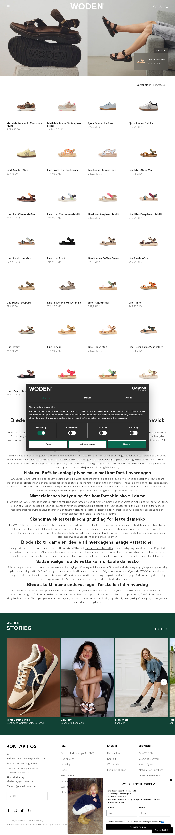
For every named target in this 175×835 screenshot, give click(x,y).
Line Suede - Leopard (19, 302)
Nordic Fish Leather (150, 775)
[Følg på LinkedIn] (29, 810)
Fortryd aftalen (162, 830)
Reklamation (68, 775)
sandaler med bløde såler (99, 548)
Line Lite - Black (56, 258)
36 (10, 118)
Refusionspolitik (14, 824)
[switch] (72, 433)
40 (26, 118)
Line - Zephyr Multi (18, 391)
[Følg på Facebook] (8, 810)
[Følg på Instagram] (15, 810)
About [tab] (129, 398)
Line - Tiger (135, 302)
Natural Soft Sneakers (151, 769)
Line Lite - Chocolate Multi (22, 214)
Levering (66, 764)
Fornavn (110, 807)
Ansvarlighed (146, 764)
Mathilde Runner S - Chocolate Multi (24, 124)
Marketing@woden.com (20, 781)
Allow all (127, 444)
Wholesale (113, 764)
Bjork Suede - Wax (17, 169)
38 (18, 118)
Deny (48, 444)
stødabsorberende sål (20, 463)
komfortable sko (119, 509)
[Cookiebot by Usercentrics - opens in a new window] (134, 389)
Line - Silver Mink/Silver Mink (64, 302)
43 (78, 296)
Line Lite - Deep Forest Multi (145, 214)
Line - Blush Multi (98, 346)
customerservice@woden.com (28, 758)
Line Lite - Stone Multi (19, 258)
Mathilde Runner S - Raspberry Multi (65, 124)
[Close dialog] (171, 780)
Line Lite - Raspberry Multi (103, 214)
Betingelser (67, 758)
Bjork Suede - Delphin (141, 123)
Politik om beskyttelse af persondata (43, 824)
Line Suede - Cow (138, 258)
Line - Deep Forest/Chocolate (146, 346)
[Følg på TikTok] (22, 810)
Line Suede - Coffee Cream (103, 258)
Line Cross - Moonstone (102, 169)
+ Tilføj (40, 118)
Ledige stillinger (116, 769)
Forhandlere (114, 753)
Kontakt (111, 758)
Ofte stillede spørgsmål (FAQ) (77, 753)
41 (30, 118)
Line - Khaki (54, 346)
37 (14, 118)
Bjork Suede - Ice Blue (100, 123)
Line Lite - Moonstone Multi (63, 214)
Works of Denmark (149, 758)
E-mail (142, 807)
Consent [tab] (46, 398)
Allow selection (87, 444)
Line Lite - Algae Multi (141, 169)
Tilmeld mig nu (138, 827)
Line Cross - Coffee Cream (62, 169)
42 (33, 118)
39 (22, 118)
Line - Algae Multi (98, 302)
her (162, 822)
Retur (64, 769)
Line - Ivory (13, 346)
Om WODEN (146, 753)
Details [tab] (87, 398)
